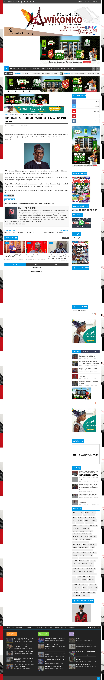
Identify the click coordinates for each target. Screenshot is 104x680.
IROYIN (7, 243)
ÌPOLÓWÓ (20, 68)
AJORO (74, 520)
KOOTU (82, 568)
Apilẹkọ (75, 512)
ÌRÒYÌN (27, 68)
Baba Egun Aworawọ (78, 531)
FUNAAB (75, 547)
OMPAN (88, 582)
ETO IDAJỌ (88, 539)
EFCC (90, 533)
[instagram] (19, 2)
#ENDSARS (91, 515)
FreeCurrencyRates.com (78, 238)
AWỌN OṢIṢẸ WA (48, 627)
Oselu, (26, 125)
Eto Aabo (75, 539)
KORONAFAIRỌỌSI (90, 568)
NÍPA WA (87, 1)
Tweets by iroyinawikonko (79, 310)
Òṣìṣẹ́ (95, 587)
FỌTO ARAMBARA (92, 544)
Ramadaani (93, 590)
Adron (74, 517)
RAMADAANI (76, 592)
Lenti (74, 576)
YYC (88, 595)
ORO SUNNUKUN (83, 584)
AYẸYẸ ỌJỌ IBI (85, 528)
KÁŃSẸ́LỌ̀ (63, 68)
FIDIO (86, 542)
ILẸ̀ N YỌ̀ (78, 638)
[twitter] (16, 2)
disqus (36, 264)
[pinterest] (24, 2)
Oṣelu (80, 515)
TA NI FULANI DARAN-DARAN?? (83, 664)
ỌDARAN (84, 579)
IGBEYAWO (83, 552)
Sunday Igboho (91, 592)
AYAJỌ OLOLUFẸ (83, 525)
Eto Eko (81, 512)
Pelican (86, 590)
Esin (91, 536)
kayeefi (91, 563)
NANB (88, 576)
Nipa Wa (8, 627)
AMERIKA (80, 520)
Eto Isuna (75, 542)
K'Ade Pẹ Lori (76, 563)
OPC (93, 582)
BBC (87, 531)
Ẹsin (95, 536)
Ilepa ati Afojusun (17, 627)
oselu (74, 587)
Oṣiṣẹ (85, 515)
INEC (87, 555)
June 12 (93, 560)
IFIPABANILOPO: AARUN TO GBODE (53, 666)
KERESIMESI (82, 566)
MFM (84, 576)
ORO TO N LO (92, 584)
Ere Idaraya (76, 536)
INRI (91, 555)
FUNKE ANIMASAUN (83, 547)
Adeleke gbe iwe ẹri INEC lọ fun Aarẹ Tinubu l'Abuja (13, 255)
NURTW (78, 579)
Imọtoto (81, 555)
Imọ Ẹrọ (75, 555)
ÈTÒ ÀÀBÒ (56, 68)
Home (6, 114)
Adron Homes (82, 517)
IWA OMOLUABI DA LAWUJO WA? (83, 645)
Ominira (82, 582)
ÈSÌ (95, 351)
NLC (74, 579)
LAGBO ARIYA (90, 571)
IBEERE (92, 547)
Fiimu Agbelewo (77, 544)
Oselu (11, 114)
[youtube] (21, 2)
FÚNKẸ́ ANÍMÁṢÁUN (46, 68)
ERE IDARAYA (84, 536)
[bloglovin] (27, 2)
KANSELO (84, 563)
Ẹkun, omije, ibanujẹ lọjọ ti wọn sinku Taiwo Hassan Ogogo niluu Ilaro (21, 73)
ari (73, 523)
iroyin (90, 558)
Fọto (84, 544)
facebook (57, 264)
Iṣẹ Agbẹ (81, 560)
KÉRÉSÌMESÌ (90, 566)
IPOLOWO (75, 558)
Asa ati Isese (80, 523)
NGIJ (93, 576)
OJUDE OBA (91, 579)
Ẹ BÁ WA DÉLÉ (95, 1)
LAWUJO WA (93, 574)
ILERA (89, 552)
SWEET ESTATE (76, 595)
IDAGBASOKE (76, 550)
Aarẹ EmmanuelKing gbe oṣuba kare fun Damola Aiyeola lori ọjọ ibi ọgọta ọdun (73, 73)
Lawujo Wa (85, 574)
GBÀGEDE (80, 1)
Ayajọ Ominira (93, 525)
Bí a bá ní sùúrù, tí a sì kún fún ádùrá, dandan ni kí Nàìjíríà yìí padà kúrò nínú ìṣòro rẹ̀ (55, 646)
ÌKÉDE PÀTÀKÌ (72, 68)
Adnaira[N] (59, 106)
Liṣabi (79, 576)
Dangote (84, 533)
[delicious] (33, 2)
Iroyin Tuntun (38, 627)
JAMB (87, 560)
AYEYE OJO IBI (48, 73)
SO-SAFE (83, 592)
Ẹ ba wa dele (28, 627)
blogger (15, 264)
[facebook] (13, 2)
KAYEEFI (93, 512)
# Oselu (11, 195)
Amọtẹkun (87, 520)
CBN (91, 531)
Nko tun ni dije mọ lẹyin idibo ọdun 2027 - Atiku (36, 255)
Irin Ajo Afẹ (83, 558)
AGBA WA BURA (91, 517)
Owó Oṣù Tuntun (77, 590)
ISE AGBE (75, 560)
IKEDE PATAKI (72, 627)
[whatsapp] (96, 627)
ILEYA (94, 552)
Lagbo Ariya (81, 571)
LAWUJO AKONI (76, 574)
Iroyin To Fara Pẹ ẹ (11, 238)
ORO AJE (75, 584)
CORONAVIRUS (76, 533)
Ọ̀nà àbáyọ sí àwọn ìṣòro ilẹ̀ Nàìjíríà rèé (55, 638)
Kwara (74, 515)
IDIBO (82, 550)
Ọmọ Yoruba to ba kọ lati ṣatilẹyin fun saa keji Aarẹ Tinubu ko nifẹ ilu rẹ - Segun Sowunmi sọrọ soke (58, 256)
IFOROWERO (76, 552)
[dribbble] (30, 2)
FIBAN (81, 542)
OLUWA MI (75, 582)
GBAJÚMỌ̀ (86, 351)
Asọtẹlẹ (75, 525)
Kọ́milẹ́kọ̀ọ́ (76, 568)
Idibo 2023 (89, 550)
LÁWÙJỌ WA (35, 68)
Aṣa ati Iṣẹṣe (89, 523)
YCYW (83, 595)
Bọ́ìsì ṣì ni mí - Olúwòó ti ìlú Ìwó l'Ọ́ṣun (23, 651)
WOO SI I (66, 237)
